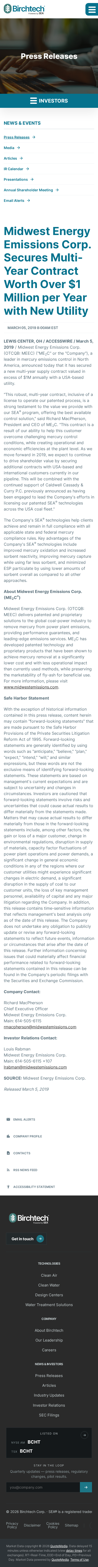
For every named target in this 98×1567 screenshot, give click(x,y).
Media (9, 148)
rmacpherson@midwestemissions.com (40, 1026)
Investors (53, 101)
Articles (10, 158)
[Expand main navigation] (91, 9)
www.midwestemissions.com (31, 686)
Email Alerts (14, 200)
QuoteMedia (59, 1546)
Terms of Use (79, 1559)
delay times (74, 1550)
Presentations (16, 179)
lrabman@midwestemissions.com (35, 1067)
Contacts (18, 1153)
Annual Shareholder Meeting (28, 190)
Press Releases (17, 137)
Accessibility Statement (30, 1187)
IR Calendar (13, 169)
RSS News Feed (21, 1170)
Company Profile (24, 1136)
